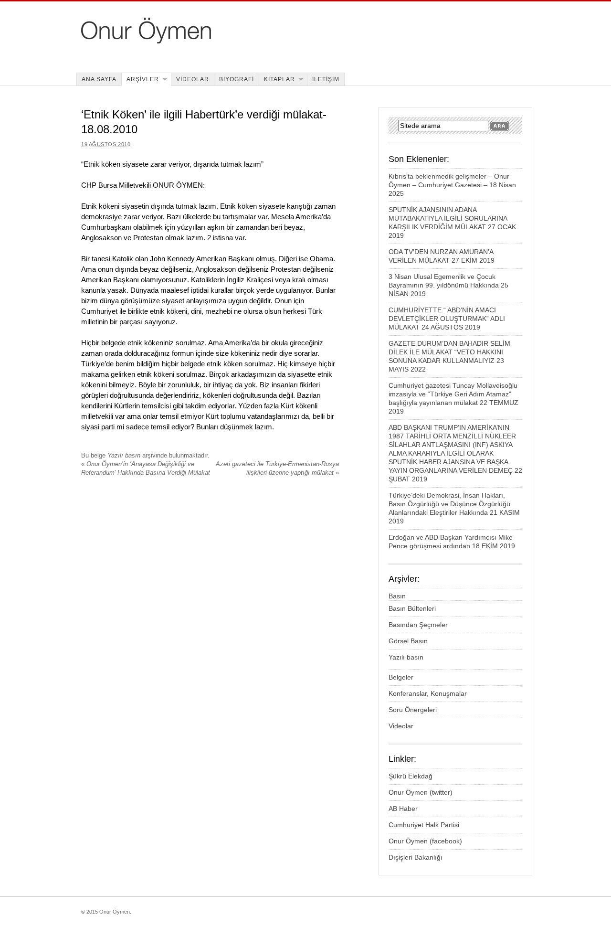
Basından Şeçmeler (418, 624)
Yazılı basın (123, 455)
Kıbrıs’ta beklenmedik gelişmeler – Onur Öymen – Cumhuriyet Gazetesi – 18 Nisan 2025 (452, 184)
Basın (397, 596)
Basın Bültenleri (412, 608)
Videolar (401, 726)
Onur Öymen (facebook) (425, 841)
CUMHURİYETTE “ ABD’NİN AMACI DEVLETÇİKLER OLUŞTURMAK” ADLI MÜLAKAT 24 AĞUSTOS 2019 (447, 318)
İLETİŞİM (325, 79)
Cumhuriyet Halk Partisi (424, 825)
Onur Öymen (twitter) (421, 792)
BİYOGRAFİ (236, 79)
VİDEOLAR (192, 79)
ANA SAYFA (99, 79)
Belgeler (401, 677)
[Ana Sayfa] (210, 41)
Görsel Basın (408, 641)
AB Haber (403, 808)
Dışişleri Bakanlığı (415, 857)
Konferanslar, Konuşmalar (428, 693)
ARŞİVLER (142, 79)
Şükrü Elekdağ (410, 776)
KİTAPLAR (279, 79)
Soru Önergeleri (413, 709)
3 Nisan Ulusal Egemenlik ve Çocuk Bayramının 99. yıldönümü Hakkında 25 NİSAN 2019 (448, 285)
